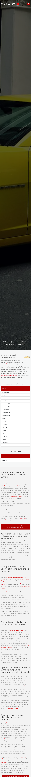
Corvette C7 (6, 407)
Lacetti (4, 424)
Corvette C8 (6, 410)
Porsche (13, 520)
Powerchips (4, 364)
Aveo (3, 395)
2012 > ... (4, 460)
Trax (3, 445)
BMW (9, 520)
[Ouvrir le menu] (28, 4)
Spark (4, 439)
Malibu (4, 430)
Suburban (5, 442)
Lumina (4, 427)
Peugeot (20, 518)
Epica (4, 421)
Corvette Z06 (6, 413)
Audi (25, 518)
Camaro (4, 398)
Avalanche (5, 392)
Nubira (4, 433)
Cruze (4, 418)
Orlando (4, 436)
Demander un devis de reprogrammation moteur (15, 527)
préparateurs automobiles (18, 686)
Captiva (4, 401)
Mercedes (4, 520)
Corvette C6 (6, 404)
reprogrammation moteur (9, 375)
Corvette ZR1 (6, 416)
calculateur (4, 739)
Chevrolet (5, 388)
